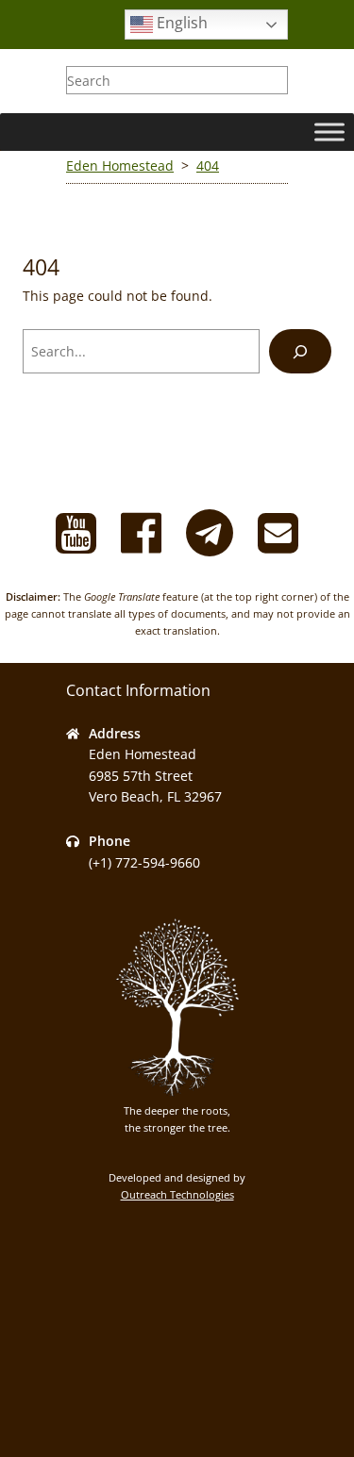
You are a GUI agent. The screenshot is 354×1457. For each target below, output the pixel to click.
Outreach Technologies (177, 1194)
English (180, 22)
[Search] (300, 351)
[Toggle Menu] (329, 132)
